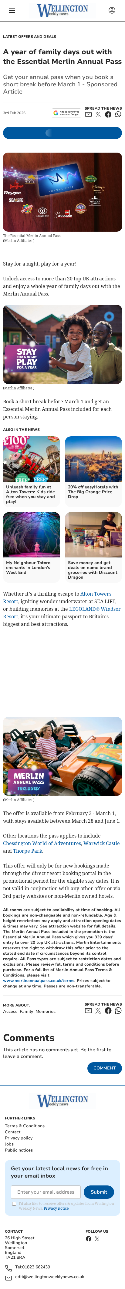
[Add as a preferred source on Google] (66, 112)
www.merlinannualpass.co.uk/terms (38, 980)
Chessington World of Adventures (42, 843)
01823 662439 (36, 1267)
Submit (99, 1192)
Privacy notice (56, 1208)
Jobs (9, 1144)
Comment (104, 1068)
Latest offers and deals (29, 36)
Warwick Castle (101, 843)
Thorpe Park (27, 851)
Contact (12, 1132)
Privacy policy (18, 1138)
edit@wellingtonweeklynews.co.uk (49, 1277)
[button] (12, 10)
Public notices (19, 1150)
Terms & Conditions (25, 1126)
